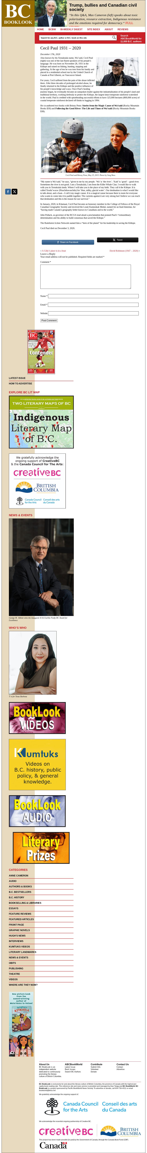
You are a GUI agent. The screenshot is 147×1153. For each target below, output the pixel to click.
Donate (94, 1072)
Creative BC (86, 1121)
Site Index (93, 29)
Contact (120, 1067)
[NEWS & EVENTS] (41, 615)
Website (44, 313)
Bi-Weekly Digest (71, 29)
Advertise (120, 1069)
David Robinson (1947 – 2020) (124, 251)
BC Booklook (18, 13)
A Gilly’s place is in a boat (54, 251)
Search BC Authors (73, 1072)
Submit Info (95, 1067)
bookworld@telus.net (47, 1090)
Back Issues (70, 1069)
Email (43, 304)
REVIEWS (123, 29)
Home (40, 29)
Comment (45, 262)
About (109, 29)
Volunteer (94, 1069)
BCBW (52, 29)
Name (44, 296)
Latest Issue (70, 1067)
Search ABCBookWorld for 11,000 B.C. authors (131, 38)
